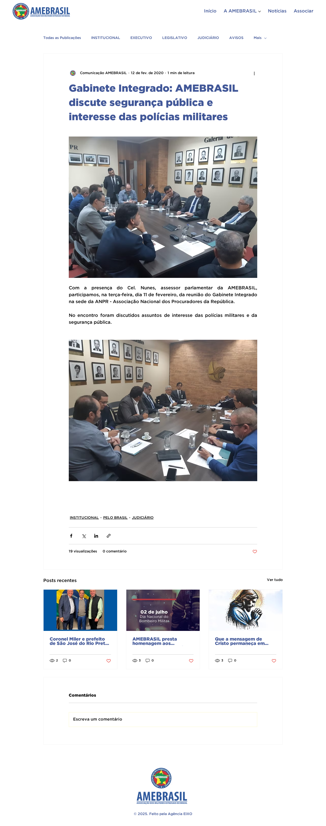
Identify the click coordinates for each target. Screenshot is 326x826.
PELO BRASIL (115, 517)
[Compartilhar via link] (108, 535)
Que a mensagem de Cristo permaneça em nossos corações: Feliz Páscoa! (241, 641)
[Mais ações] (254, 73)
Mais (258, 37)
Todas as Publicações (62, 37)
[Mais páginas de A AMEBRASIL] (259, 11)
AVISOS (236, 37)
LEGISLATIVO (174, 37)
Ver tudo (275, 579)
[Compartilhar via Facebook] (71, 535)
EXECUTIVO (141, 37)
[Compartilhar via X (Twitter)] (83, 535)
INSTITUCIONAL (105, 37)
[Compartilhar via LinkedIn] (96, 535)
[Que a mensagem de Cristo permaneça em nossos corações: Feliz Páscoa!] (245, 610)
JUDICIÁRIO (208, 37)
